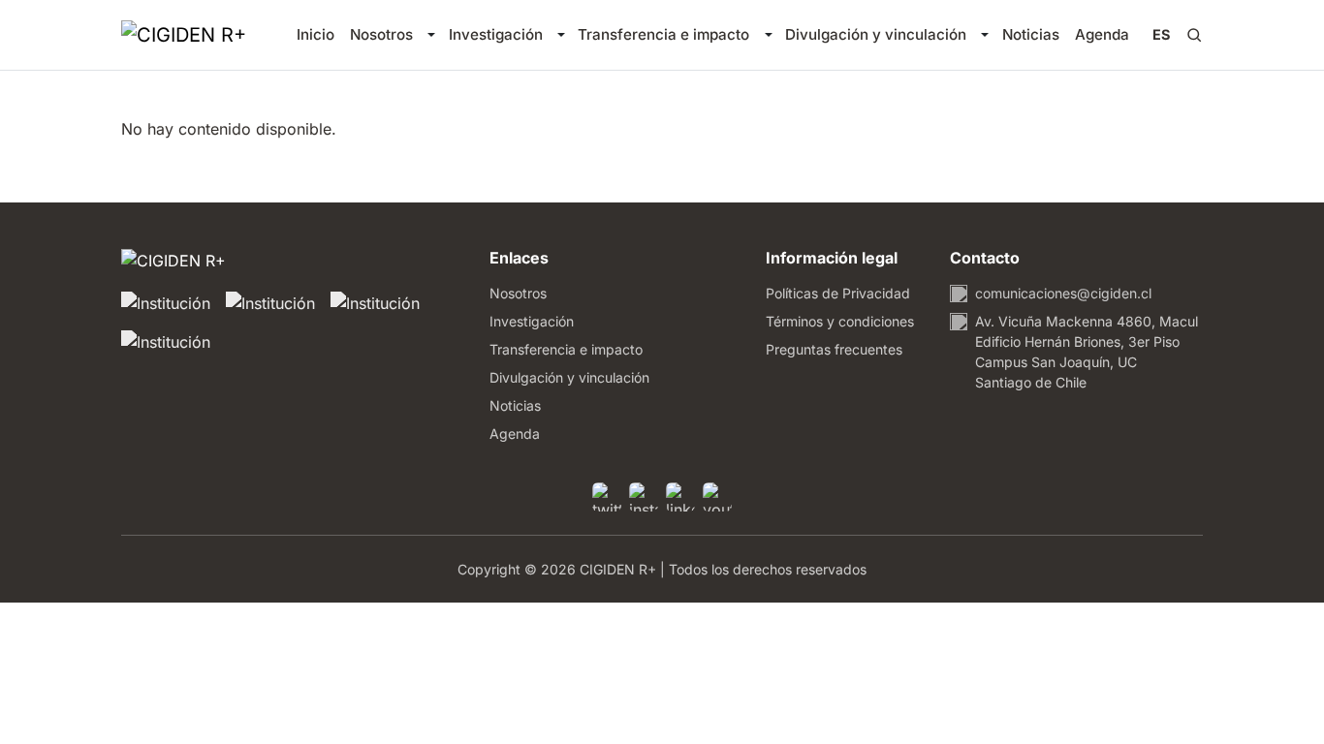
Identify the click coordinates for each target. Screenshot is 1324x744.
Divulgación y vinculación (875, 34)
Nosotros (381, 34)
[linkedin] (680, 497)
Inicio (315, 34)
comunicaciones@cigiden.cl (1063, 293)
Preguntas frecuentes (834, 349)
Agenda (1102, 34)
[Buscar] (1194, 35)
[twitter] (606, 497)
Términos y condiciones (840, 321)
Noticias (1030, 34)
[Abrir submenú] (431, 35)
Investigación (496, 34)
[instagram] (643, 497)
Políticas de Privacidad (838, 293)
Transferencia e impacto (663, 34)
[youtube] (717, 497)
